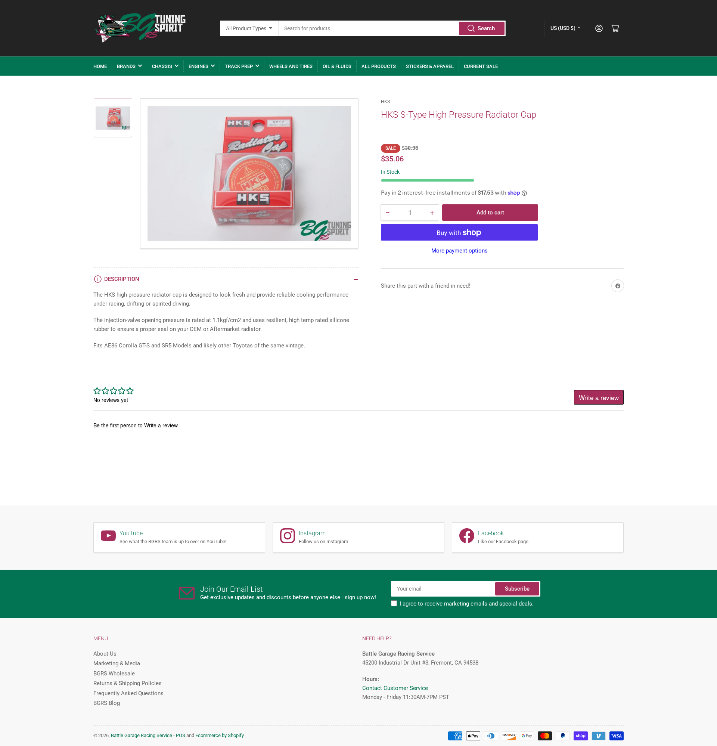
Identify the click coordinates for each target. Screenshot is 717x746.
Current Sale (481, 66)
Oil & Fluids (337, 66)
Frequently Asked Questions (128, 693)
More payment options (459, 251)
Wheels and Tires (291, 66)
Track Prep (239, 66)
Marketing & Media (116, 663)
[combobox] (392, 28)
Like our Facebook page (503, 541)
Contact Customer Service (395, 688)
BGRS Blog (106, 703)
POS (180, 735)
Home (100, 66)
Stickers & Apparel (430, 66)
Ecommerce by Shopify (219, 735)
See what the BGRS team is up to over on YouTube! (173, 541)
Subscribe (517, 588)
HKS (385, 101)
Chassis (162, 66)
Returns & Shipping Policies (127, 683)
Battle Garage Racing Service (141, 735)
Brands (126, 66)
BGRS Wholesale (114, 673)
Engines (198, 66)
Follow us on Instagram (323, 541)
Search (486, 28)
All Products (378, 66)
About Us (105, 653)
